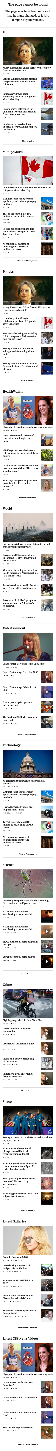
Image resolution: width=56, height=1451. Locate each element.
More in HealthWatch (27, 497)
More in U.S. (27, 141)
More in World (27, 617)
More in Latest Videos (27, 1444)
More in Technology (27, 854)
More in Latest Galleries (27, 1327)
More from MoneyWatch (27, 261)
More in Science (27, 974)
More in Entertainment (27, 734)
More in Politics (27, 380)
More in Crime (27, 1091)
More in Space (27, 1210)
